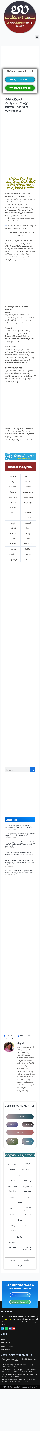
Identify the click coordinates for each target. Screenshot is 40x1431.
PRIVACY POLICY (7, 1346)
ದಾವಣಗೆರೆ (27, 1192)
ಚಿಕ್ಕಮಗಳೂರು (27, 1186)
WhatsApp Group (20, 88)
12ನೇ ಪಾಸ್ (28, 1125)
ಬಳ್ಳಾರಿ (27, 1164)
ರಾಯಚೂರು (12, 1231)
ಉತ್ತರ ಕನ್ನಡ (12, 1248)
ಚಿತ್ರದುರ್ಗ (12, 1181)
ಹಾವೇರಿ (12, 1208)
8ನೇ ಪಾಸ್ (20, 1117)
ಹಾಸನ (20, 1203)
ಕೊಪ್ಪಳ (20, 1220)
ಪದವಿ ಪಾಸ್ (27, 1141)
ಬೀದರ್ (20, 1175)
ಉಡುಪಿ (27, 1242)
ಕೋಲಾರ (28, 1215)
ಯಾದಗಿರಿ (20, 1254)
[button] (37, 37)
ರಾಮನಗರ (27, 1231)
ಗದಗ (27, 1197)
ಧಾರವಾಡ (12, 1197)
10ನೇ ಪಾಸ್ (12, 1125)
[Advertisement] (20, 58)
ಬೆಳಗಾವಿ (12, 1170)
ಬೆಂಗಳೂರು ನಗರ (27, 1169)
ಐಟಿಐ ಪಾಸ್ (20, 1132)
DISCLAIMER (5, 1343)
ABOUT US (4, 1339)
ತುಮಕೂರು (12, 1242)
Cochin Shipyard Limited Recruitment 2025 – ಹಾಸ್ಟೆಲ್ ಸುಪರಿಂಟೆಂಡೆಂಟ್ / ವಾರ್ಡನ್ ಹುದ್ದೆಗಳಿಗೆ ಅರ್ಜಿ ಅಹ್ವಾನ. (20, 844)
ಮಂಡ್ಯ (12, 1226)
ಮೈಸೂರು (28, 1226)
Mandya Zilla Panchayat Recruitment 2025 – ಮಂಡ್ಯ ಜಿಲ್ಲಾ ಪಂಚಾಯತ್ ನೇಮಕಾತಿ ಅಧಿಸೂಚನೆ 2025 (20, 862)
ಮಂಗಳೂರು (27, 1260)
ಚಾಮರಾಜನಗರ (12, 1186)
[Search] (32, 769)
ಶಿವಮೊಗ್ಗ (20, 1237)
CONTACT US (5, 1349)
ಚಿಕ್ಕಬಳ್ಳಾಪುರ (27, 1181)
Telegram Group (20, 79)
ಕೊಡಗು (12, 1215)
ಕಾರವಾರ (12, 1260)
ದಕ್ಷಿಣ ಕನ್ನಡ (12, 1191)
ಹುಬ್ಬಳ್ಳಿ (20, 1265)
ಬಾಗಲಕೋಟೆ (12, 1164)
